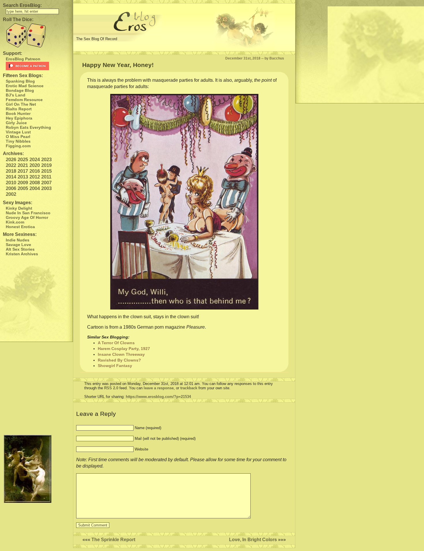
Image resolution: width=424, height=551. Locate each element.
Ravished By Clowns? (119, 360)
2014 (11, 177)
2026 (11, 159)
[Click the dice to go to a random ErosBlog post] (36, 35)
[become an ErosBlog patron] (38, 66)
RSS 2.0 (111, 388)
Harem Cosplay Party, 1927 (124, 348)
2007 (46, 182)
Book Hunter (18, 113)
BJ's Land (15, 95)
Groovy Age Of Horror (27, 217)
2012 (34, 177)
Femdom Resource (24, 99)
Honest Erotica (20, 226)
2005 (23, 188)
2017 (23, 171)
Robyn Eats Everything (28, 127)
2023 (46, 159)
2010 (11, 182)
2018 (11, 171)
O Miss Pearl (18, 136)
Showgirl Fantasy (115, 365)
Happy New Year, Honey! (118, 65)
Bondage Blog (20, 90)
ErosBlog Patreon (23, 59)
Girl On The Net (21, 104)
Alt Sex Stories (20, 249)
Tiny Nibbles (18, 141)
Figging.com (18, 146)
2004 (34, 188)
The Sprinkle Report (113, 539)
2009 (23, 182)
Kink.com (15, 222)
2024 (34, 159)
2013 (23, 177)
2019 (46, 165)
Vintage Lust (18, 132)
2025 (23, 159)
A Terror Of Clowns (116, 342)
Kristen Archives (22, 254)
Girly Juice (16, 122)
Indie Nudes (17, 240)
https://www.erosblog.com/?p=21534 (158, 396)
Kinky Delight (19, 208)
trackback (188, 388)
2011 (46, 177)
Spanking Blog (20, 81)
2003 (46, 188)
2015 (46, 171)
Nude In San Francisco (28, 213)
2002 (11, 194)
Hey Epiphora (19, 118)
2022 (11, 165)
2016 (34, 171)
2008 (34, 182)
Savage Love (18, 244)
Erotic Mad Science (25, 85)
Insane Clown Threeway (121, 354)
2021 (23, 165)
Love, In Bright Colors (253, 539)
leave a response (159, 388)
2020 (34, 165)
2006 (11, 188)
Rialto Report (19, 109)
